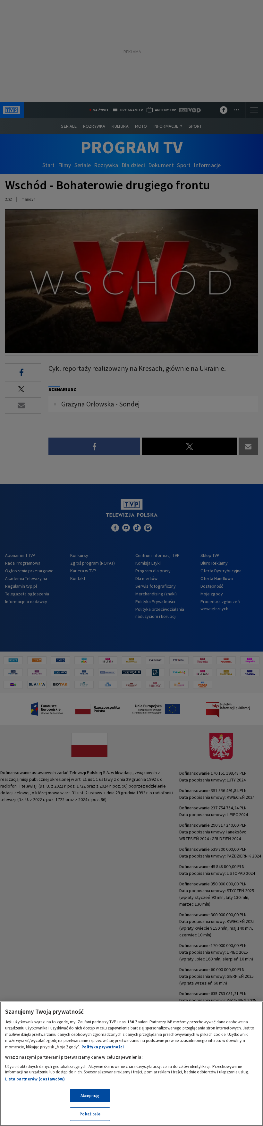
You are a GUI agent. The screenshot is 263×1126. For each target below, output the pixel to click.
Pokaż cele (90, 1114)
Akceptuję (90, 1095)
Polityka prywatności (102, 1047)
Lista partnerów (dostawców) (35, 1079)
